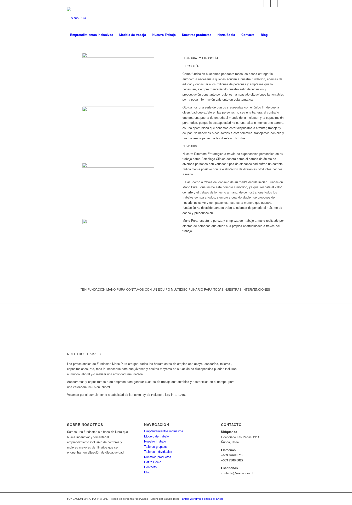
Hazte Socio (152, 462)
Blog (147, 472)
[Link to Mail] (259, 3)
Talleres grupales (156, 446)
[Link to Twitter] (266, 3)
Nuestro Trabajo (155, 441)
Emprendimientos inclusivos (163, 431)
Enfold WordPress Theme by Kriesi (202, 498)
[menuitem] (91, 35)
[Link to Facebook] (274, 3)
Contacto (150, 467)
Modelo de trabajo (156, 436)
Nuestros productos (157, 456)
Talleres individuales (158, 451)
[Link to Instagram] (281, 3)
